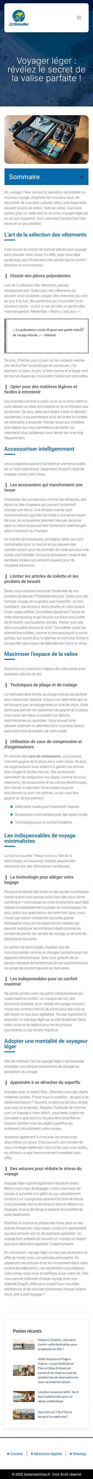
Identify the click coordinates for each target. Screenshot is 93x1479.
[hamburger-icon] (79, 18)
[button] (81, 176)
